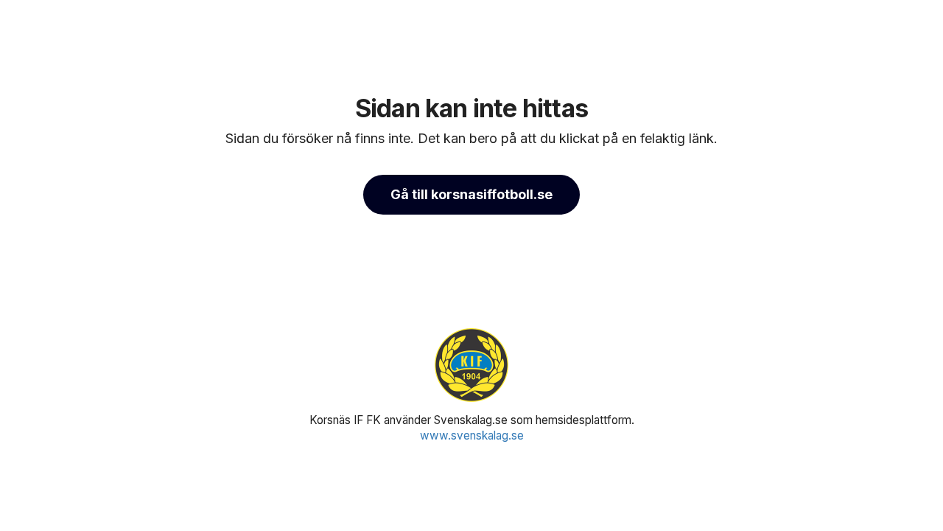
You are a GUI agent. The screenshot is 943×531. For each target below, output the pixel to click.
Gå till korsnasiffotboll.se (471, 194)
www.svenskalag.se (472, 435)
